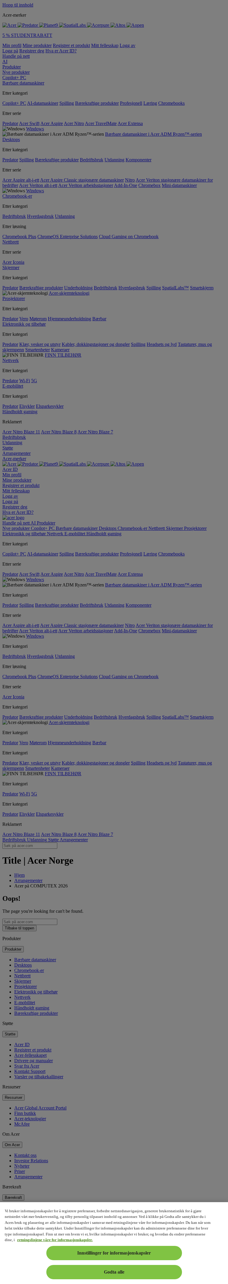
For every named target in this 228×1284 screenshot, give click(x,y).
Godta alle (114, 1271)
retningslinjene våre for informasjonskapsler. (55, 1240)
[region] (114, 1243)
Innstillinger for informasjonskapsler (114, 1252)
